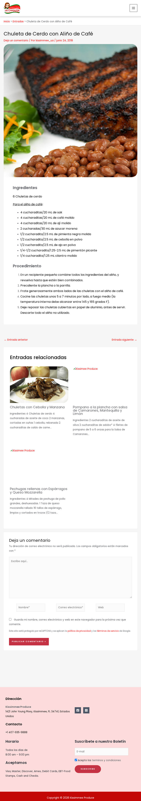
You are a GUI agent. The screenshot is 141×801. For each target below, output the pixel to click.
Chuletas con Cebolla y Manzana (37, 407)
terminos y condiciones (106, 760)
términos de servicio (108, 631)
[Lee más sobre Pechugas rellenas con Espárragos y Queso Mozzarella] (22, 450)
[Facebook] (78, 710)
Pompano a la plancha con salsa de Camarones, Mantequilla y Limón (100, 410)
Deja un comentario (16, 40)
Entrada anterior (16, 340)
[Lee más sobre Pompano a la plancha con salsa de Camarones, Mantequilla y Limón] (85, 368)
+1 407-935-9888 (16, 732)
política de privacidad (79, 631)
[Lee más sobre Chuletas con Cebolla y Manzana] (39, 388)
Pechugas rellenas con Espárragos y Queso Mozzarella (38, 490)
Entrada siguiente (124, 340)
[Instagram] (86, 710)
